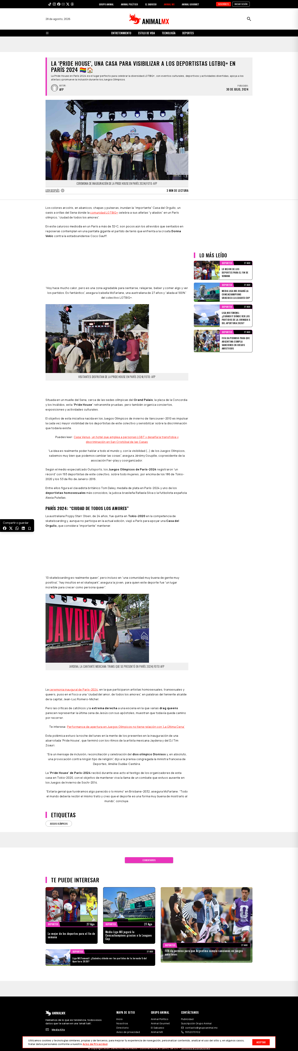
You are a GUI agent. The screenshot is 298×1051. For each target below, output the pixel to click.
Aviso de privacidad (128, 917)
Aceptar (261, 1042)
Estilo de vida (146, 33)
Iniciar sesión (241, 4)
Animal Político (159, 904)
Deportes (188, 33)
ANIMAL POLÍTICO (129, 4)
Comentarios (149, 746)
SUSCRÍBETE (223, 4)
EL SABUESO (151, 4)
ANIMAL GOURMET (190, 4)
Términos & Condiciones (195, 934)
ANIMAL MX (169, 4)
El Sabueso (157, 913)
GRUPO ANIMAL (106, 4)
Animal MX (157, 917)
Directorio (122, 913)
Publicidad (187, 904)
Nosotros (122, 909)
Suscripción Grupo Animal (196, 909)
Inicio (119, 904)
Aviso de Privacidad (95, 1044)
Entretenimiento (121, 33)
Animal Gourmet (160, 909)
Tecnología (168, 33)
